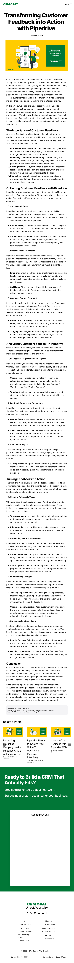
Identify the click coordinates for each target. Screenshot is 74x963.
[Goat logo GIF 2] (10, 4)
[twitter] (31, 913)
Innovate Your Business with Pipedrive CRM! (59, 744)
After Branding (44, 951)
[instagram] (35, 913)
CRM (18, 710)
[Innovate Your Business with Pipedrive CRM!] (61, 732)
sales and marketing (47, 710)
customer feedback (23, 712)
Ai (12, 712)
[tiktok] (47, 913)
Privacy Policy (48, 957)
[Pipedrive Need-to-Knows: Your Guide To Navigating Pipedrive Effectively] (37, 732)
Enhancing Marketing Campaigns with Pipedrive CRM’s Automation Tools (12, 747)
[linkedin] (43, 913)
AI (15, 710)
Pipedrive (39, 92)
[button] (4, 745)
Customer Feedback (27, 710)
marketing (33, 712)
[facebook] (27, 913)
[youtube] (39, 913)
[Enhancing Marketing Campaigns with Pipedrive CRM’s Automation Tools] (13, 732)
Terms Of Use (61, 957)
